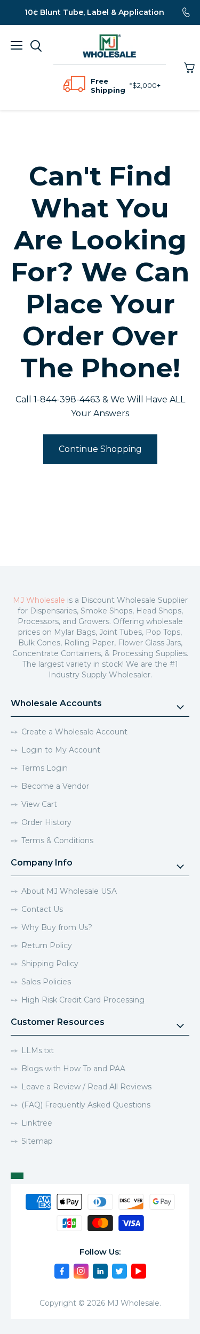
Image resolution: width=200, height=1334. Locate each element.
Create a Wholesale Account (74, 732)
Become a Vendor (55, 786)
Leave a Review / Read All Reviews (86, 1087)
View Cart (39, 804)
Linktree (36, 1123)
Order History (46, 822)
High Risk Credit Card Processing (83, 1000)
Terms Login (44, 768)
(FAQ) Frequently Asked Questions (85, 1105)
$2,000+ (146, 85)
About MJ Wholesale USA (69, 891)
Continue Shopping (100, 449)
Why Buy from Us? (56, 927)
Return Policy (46, 945)
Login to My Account (60, 750)
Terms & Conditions (57, 840)
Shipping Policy (49, 963)
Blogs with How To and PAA (73, 1068)
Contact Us (42, 909)
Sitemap (37, 1141)
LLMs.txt (37, 1050)
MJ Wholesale (39, 600)
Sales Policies (46, 982)
